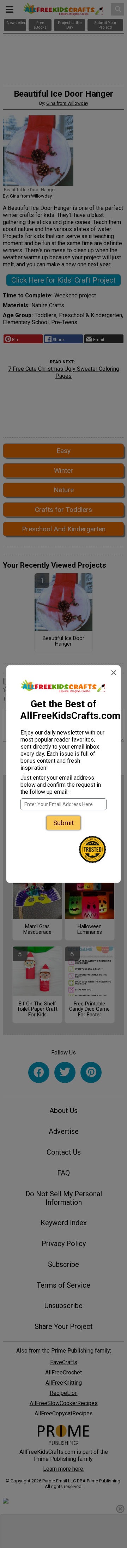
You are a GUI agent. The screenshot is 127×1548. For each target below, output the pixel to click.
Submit (63, 823)
